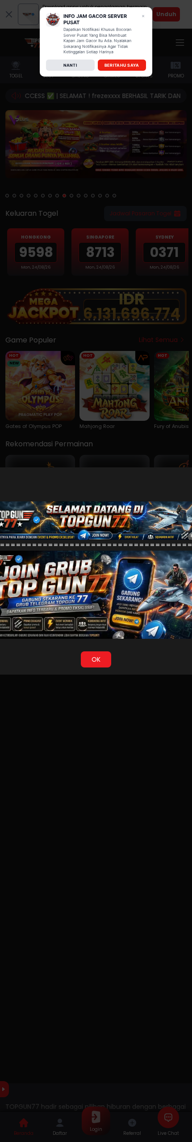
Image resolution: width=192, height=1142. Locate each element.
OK (96, 659)
